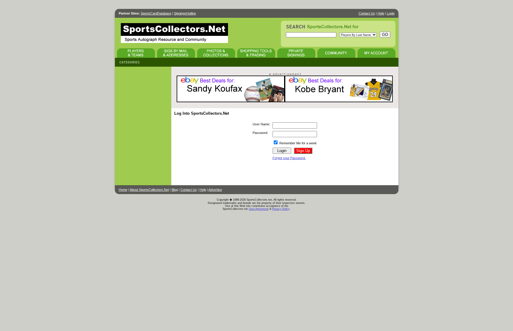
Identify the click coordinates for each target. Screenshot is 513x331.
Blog (175, 189)
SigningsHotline (185, 13)
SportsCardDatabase (156, 13)
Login (391, 13)
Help (381, 13)
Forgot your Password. (289, 158)
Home (123, 189)
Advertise (215, 189)
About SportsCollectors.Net (149, 189)
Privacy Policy (280, 208)
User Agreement (259, 208)
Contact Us (367, 13)
